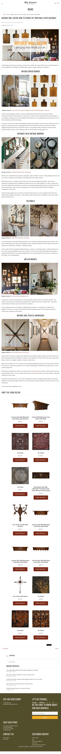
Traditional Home (16, 172)
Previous (5, 648)
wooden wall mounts (36, 371)
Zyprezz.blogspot (25, 110)
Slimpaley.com (24, 296)
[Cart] (55, 3)
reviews (40, 746)
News (30, 9)
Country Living (15, 296)
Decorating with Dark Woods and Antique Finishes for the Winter (22, 670)
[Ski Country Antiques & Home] (30, 4)
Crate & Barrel (16, 110)
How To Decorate (26, 172)
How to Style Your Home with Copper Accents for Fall (19, 683)
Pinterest (46, 110)
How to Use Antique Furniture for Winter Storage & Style (20, 674)
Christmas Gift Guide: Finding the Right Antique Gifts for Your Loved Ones (24, 679)
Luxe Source (25, 352)
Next (56, 648)
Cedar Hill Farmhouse (17, 238)
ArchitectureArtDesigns (37, 110)
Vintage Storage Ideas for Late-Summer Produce (18, 688)
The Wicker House (16, 352)
